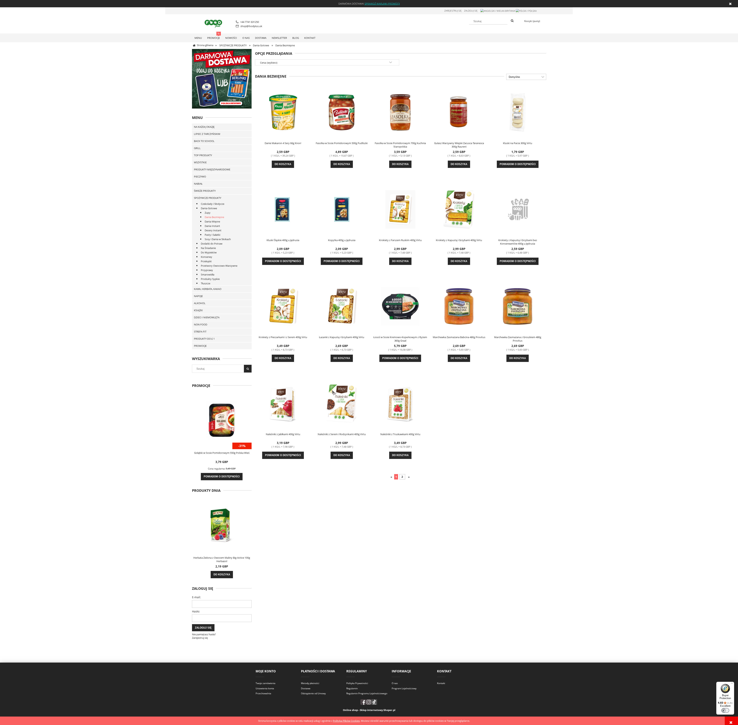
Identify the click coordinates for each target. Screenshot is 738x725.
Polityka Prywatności (357, 683)
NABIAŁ (198, 183)
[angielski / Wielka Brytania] (497, 10)
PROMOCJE (200, 346)
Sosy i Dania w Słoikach (218, 239)
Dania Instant (212, 226)
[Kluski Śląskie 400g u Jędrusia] (283, 209)
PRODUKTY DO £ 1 (204, 338)
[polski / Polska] (526, 10)
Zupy (207, 212)
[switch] (725, 710)
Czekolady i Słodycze (212, 204)
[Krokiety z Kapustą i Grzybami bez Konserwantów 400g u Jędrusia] (517, 209)
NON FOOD (200, 324)
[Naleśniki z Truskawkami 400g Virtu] (400, 403)
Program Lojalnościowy (404, 688)
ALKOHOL (199, 303)
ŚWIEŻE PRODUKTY (205, 190)
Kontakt (441, 683)
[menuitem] (198, 37)
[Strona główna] (214, 23)
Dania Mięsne (212, 221)
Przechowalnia (263, 693)
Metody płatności (310, 683)
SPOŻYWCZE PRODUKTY (207, 198)
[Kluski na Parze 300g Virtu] (517, 112)
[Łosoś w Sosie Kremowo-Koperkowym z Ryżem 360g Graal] (400, 306)
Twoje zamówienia (265, 683)
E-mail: (196, 597)
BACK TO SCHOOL (204, 141)
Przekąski (206, 261)
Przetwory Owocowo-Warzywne (219, 265)
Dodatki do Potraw (211, 243)
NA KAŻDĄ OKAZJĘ (204, 127)
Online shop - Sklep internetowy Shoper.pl (369, 710)
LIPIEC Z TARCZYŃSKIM (207, 134)
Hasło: (196, 611)
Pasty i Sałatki (212, 234)
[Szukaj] (512, 21)
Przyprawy (207, 270)
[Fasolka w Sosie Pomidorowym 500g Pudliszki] (342, 112)
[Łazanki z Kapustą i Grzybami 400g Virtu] (342, 306)
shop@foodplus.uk (251, 26)
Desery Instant (213, 230)
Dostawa (305, 688)
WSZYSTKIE (200, 162)
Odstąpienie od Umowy (313, 693)
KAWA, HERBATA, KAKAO (207, 289)
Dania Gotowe (209, 208)
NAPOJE (198, 296)
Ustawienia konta (265, 688)
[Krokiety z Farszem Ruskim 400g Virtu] (400, 209)
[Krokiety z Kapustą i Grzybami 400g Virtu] (459, 209)
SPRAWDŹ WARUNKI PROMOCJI (382, 3)
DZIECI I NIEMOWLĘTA (206, 317)
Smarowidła (207, 274)
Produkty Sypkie (210, 279)
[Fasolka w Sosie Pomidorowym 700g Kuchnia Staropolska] (400, 112)
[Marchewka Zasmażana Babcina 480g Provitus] (459, 306)
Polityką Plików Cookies (346, 721)
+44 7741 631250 (249, 22)
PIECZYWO (200, 176)
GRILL (197, 148)
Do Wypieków (209, 252)
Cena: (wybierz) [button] (268, 62)
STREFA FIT (200, 331)
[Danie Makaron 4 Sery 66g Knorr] (283, 112)
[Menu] (732, 684)
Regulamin (352, 688)
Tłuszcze (205, 283)
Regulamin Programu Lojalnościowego (366, 693)
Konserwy (206, 257)
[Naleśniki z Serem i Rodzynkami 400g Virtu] (342, 403)
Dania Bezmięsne (214, 217)
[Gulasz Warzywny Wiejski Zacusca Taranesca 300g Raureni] (459, 112)
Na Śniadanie (208, 248)
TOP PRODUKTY (203, 155)
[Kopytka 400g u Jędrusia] (342, 209)
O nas (395, 683)
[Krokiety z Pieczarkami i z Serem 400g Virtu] (283, 306)
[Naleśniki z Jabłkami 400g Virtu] (283, 403)
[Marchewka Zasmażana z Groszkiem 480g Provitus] (517, 306)
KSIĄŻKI (198, 310)
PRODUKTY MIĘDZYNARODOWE (212, 169)
